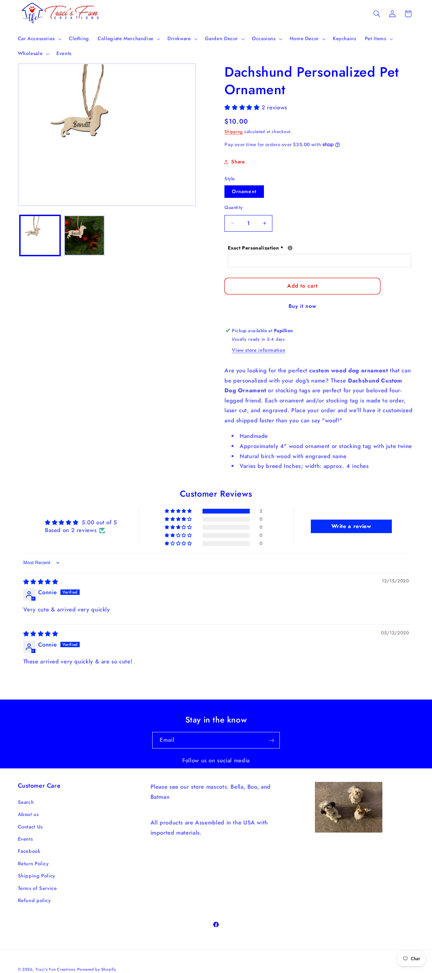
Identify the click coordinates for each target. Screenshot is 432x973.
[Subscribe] (271, 740)
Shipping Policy (36, 875)
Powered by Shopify (96, 969)
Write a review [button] (351, 526)
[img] (40, 582)
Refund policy (34, 900)
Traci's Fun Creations (55, 969)
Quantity (233, 207)
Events (25, 839)
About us (28, 814)
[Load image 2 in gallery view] (84, 235)
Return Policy (33, 863)
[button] (39, 38)
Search (26, 802)
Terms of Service (37, 888)
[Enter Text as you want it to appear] (290, 247)
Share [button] (238, 161)
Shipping (233, 132)
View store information (258, 350)
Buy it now (303, 306)
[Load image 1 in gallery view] (40, 235)
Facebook (29, 851)
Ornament (244, 191)
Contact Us (30, 826)
